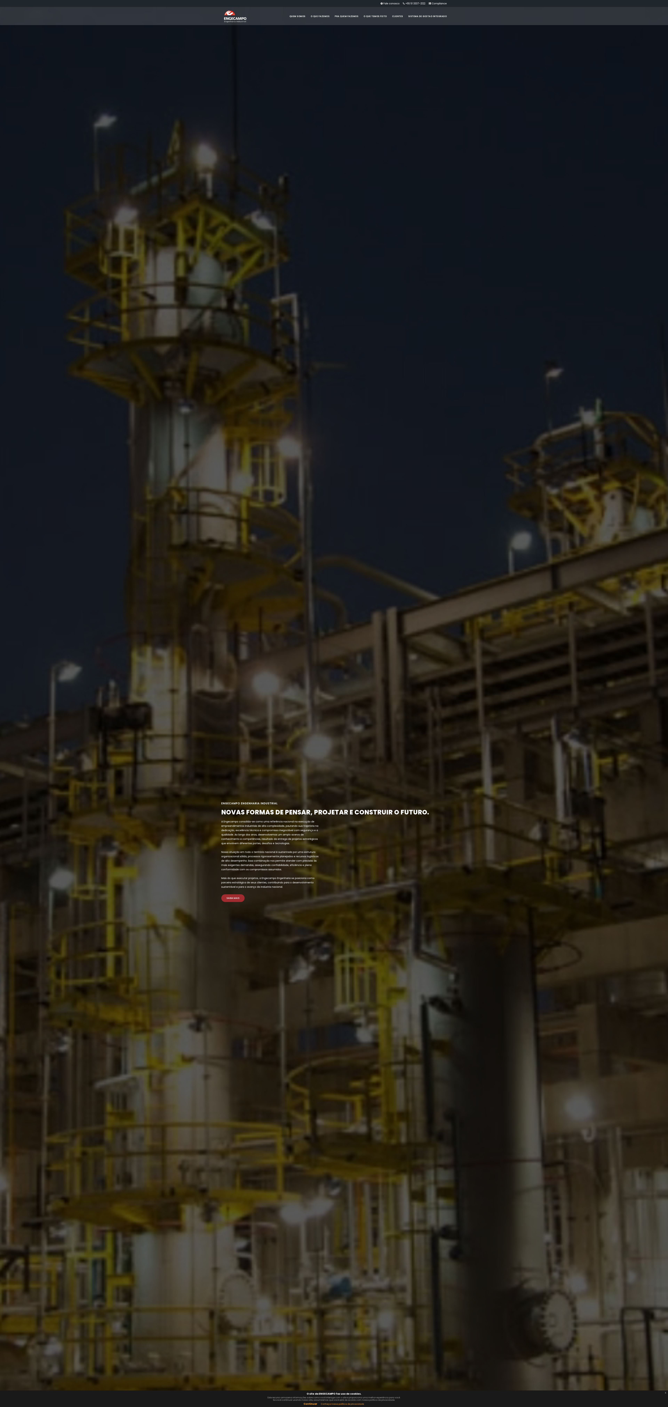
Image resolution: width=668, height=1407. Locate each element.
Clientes (397, 16)
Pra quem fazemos (346, 16)
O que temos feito (375, 16)
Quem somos (297, 16)
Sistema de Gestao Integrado (427, 16)
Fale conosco (391, 3)
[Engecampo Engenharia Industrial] (235, 16)
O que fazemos (320, 16)
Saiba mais (232, 898)
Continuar (310, 1404)
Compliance (439, 3)
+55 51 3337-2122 (415, 3)
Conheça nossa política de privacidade (342, 1403)
